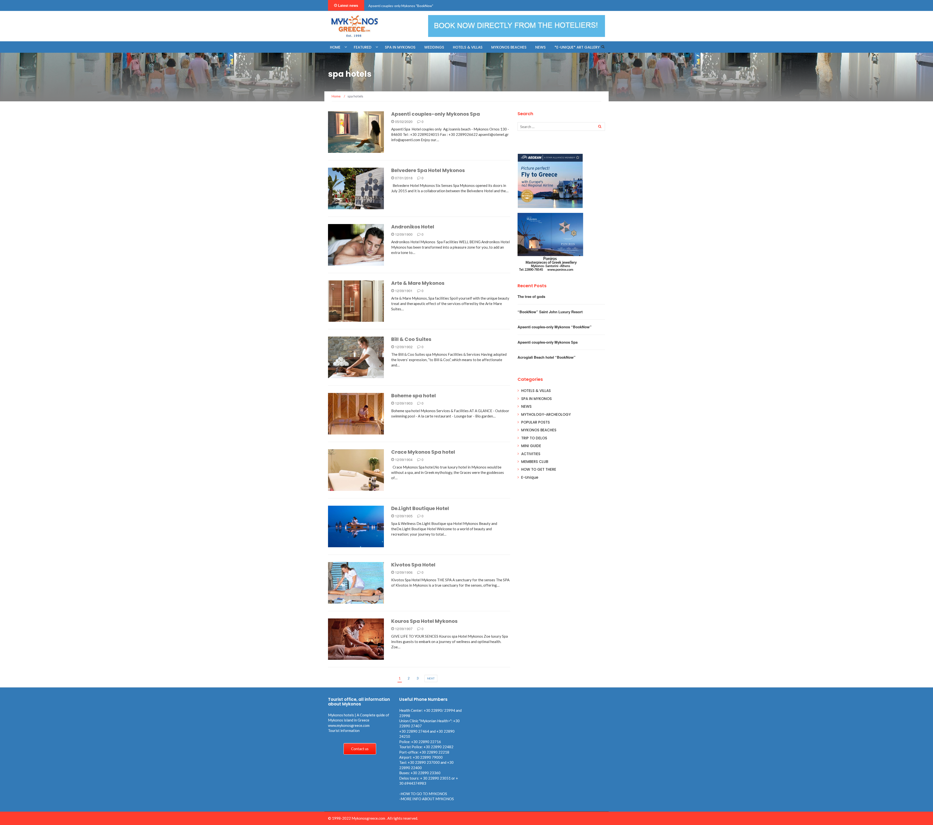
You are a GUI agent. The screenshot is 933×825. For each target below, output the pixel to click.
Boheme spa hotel (413, 395)
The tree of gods (531, 296)
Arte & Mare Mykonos (417, 283)
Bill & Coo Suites (411, 339)
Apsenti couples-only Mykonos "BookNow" (400, 6)
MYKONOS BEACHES (509, 47)
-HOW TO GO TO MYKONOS (423, 793)
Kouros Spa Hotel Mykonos (424, 621)
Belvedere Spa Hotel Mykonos (428, 170)
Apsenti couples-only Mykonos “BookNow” (555, 327)
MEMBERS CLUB (534, 461)
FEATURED (362, 47)
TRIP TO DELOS (534, 438)
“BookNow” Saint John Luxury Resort (550, 311)
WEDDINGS (434, 47)
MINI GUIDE (531, 445)
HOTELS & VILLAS (536, 390)
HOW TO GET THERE (538, 469)
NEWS (540, 47)
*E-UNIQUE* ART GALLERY (577, 47)
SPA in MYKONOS (400, 47)
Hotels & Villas (468, 47)
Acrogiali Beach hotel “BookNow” (547, 357)
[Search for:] (561, 126)
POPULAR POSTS (535, 422)
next (431, 678)
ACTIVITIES (530, 453)
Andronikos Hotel (412, 226)
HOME (335, 47)
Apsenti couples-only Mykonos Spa (435, 114)
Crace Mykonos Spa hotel (423, 452)
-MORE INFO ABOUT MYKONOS (426, 799)
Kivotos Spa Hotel (413, 564)
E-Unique (529, 477)
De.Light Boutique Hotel (420, 508)
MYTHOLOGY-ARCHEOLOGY (546, 414)
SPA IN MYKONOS (536, 398)
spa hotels (344, 150)
